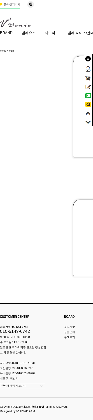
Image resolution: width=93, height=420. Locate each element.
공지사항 (69, 327)
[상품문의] (88, 86)
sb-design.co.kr (25, 411)
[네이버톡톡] (88, 94)
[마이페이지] (88, 67)
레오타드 (52, 33)
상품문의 (69, 332)
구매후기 (69, 337)
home (3, 50)
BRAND (6, 33)
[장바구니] (88, 77)
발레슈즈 (29, 33)
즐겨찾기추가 (11, 4)
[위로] (88, 112)
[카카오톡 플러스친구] (88, 103)
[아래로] (88, 121)
